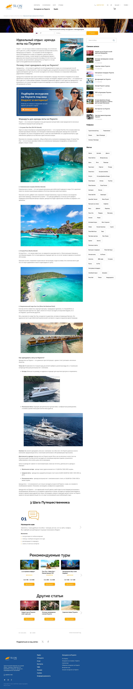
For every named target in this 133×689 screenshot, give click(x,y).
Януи (89, 208)
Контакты (37, 5)
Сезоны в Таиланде (93, 140)
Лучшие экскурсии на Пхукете (70, 669)
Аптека (101, 180)
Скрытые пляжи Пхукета (102, 66)
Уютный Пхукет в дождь (102, 86)
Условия (39, 670)
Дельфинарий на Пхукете (103, 79)
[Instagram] (107, 5)
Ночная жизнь (92, 254)
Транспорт (91, 167)
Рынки (90, 263)
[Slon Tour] (14, 7)
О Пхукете (40, 658)
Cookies (39, 673)
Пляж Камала (92, 185)
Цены (89, 162)
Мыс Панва (105, 236)
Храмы (90, 240)
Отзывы (60, 5)
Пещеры (100, 213)
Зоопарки (90, 190)
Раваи (98, 217)
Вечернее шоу (104, 157)
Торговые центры (93, 236)
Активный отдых (92, 222)
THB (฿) (126, 5)
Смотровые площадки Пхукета (104, 72)
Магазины (110, 213)
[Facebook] (11, 680)
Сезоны (90, 217)
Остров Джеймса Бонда (103, 176)
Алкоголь (90, 259)
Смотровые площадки (94, 268)
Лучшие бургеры (101, 226)
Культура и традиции (94, 250)
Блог (54, 5)
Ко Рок (98, 263)
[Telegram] (111, 5)
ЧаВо (38, 667)
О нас (38, 661)
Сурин (112, 226)
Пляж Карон (91, 180)
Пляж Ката (91, 171)
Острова (110, 259)
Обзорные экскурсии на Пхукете (71, 665)
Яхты (97, 162)
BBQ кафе (100, 259)
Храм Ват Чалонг (92, 199)
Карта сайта (7, 685)
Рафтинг (101, 167)
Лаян (102, 231)
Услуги (90, 176)
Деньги (107, 153)
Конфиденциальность (44, 676)
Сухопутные (65, 663)
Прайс (56, 9)
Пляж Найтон (91, 157)
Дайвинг (98, 208)
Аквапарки (103, 194)
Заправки (104, 273)
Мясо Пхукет (105, 199)
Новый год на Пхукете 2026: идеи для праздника (103, 52)
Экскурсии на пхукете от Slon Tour (11, 15)
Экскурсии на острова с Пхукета (71, 661)
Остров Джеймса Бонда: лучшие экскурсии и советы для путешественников (103, 101)
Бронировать (29, 584)
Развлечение (106, 130)
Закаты (99, 240)
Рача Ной (90, 277)
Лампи (90, 153)
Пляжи (90, 135)
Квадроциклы (110, 277)
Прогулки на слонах (93, 203)
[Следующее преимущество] (81, 527)
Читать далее (29, 619)
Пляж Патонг (103, 185)
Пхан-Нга (90, 213)
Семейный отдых (92, 273)
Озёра (90, 226)
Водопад (107, 208)
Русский (117, 5)
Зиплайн (99, 153)
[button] (37, 33)
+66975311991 (9, 675)
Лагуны (100, 190)
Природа (105, 162)
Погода (110, 167)
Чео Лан (110, 180)
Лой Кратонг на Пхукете (102, 109)
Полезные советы (93, 245)
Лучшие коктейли (103, 171)
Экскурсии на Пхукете (42, 9)
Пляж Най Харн (108, 250)
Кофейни (106, 203)
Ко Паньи (102, 254)
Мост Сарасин (105, 222)
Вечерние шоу (66, 667)
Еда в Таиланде (101, 135)
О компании (46, 5)
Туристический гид (75, 632)
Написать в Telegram (30, 109)
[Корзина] (115, 9)
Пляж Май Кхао (92, 231)
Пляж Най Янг (92, 194)
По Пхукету (65, 658)
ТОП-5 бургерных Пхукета (103, 92)
